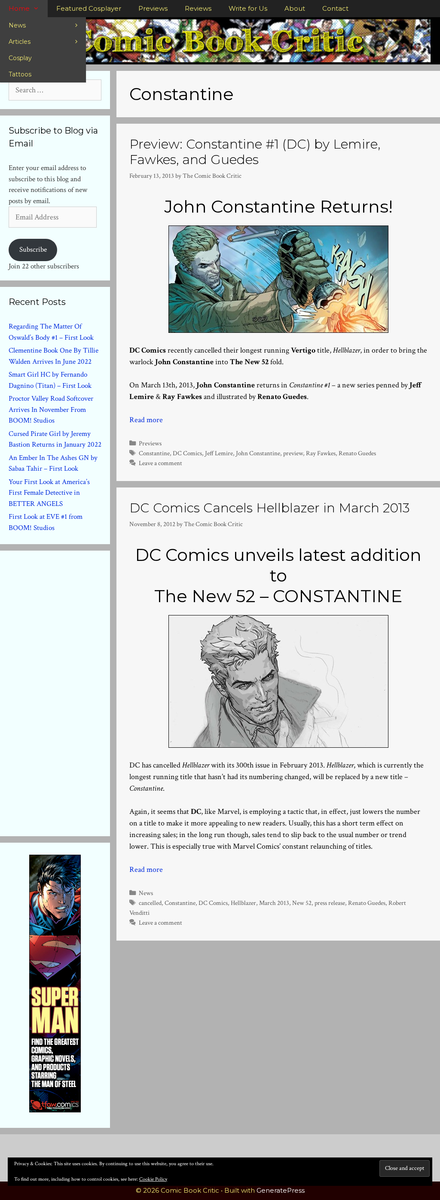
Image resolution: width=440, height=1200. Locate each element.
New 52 (302, 902)
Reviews (198, 8)
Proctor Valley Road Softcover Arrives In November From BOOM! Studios (51, 409)
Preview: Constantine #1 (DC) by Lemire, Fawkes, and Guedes (254, 152)
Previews (153, 8)
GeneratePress (281, 1190)
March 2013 (274, 902)
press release (330, 902)
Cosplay (20, 58)
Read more (146, 420)
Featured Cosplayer (88, 8)
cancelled (150, 902)
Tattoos (20, 74)
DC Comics (187, 453)
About (294, 8)
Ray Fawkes (321, 453)
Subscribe (33, 249)
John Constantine (258, 453)
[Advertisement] (73, 691)
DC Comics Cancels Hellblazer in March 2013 (269, 508)
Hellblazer (243, 902)
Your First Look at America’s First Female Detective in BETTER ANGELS (49, 493)
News (17, 25)
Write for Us (248, 8)
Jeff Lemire (219, 453)
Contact (335, 8)
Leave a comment (160, 463)
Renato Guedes (357, 453)
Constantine (154, 453)
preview (293, 453)
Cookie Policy (153, 1179)
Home (19, 8)
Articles (20, 42)
